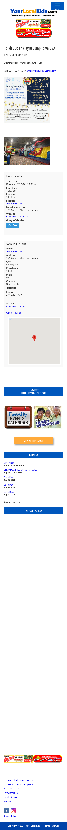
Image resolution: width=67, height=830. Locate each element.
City (8, 261)
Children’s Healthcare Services (18, 780)
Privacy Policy (10, 816)
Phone (9, 292)
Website (10, 213)
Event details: (16, 176)
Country (10, 281)
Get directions (13, 312)
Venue (9, 248)
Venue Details (16, 244)
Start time (11, 188)
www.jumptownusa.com (18, 216)
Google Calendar (15, 220)
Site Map (8, 801)
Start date (11, 181)
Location (11, 200)
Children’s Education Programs (18, 784)
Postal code (12, 268)
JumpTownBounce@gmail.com (41, 71)
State (9, 274)
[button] (34, 338)
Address (10, 255)
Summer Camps (11, 788)
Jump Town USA (14, 203)
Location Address (15, 207)
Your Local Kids (33, 826)
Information (14, 287)
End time (11, 194)
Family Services (11, 797)
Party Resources (12, 793)
